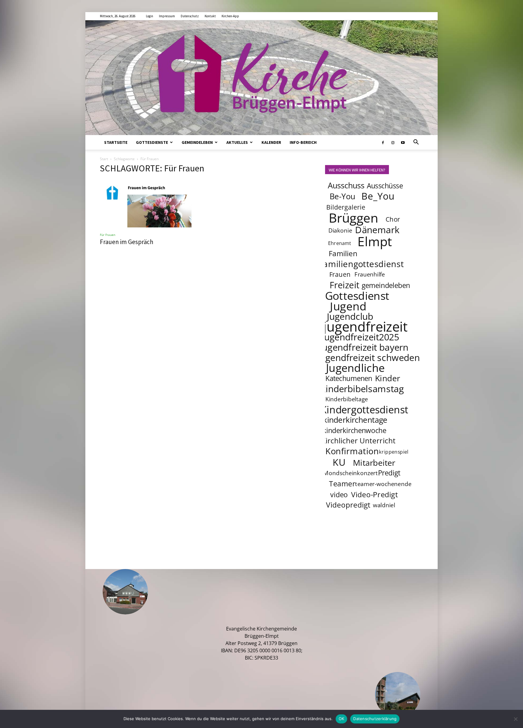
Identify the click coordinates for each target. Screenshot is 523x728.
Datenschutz (190, 16)
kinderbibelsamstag (362, 388)
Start (104, 158)
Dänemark (377, 229)
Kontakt (210, 16)
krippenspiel (394, 451)
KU (339, 462)
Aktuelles (237, 142)
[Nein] (515, 719)
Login (149, 16)
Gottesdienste (152, 142)
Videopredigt (348, 505)
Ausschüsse (385, 185)
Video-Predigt (374, 494)
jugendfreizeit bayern (364, 347)
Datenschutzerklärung (374, 718)
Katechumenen (348, 378)
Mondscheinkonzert (350, 473)
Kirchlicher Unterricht (358, 440)
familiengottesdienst (362, 263)
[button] (416, 142)
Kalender (271, 142)
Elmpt (375, 241)
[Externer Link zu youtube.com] (402, 142)
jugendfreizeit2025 (360, 336)
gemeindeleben (386, 285)
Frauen (340, 274)
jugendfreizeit (365, 326)
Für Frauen (107, 235)
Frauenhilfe (370, 274)
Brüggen (353, 217)
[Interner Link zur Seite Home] (261, 77)
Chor (393, 219)
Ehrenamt (339, 243)
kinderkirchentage (355, 420)
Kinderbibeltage (346, 399)
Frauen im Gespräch (126, 242)
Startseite (115, 142)
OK (341, 718)
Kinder (387, 377)
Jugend (348, 305)
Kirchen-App (230, 16)
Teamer (342, 483)
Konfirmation (352, 450)
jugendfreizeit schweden (368, 357)
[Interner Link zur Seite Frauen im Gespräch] (149, 204)
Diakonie (340, 230)
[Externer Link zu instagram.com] (392, 142)
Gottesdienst (357, 295)
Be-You (342, 196)
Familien (343, 253)
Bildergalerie (345, 207)
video (338, 494)
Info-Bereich (303, 142)
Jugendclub (350, 316)
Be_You (378, 195)
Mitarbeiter (374, 462)
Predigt (389, 472)
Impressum (167, 16)
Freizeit (345, 285)
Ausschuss (346, 185)
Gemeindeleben (197, 142)
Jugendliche (355, 367)
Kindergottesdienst (364, 409)
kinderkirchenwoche (354, 430)
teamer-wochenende (383, 484)
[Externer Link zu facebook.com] (382, 142)
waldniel (384, 505)
